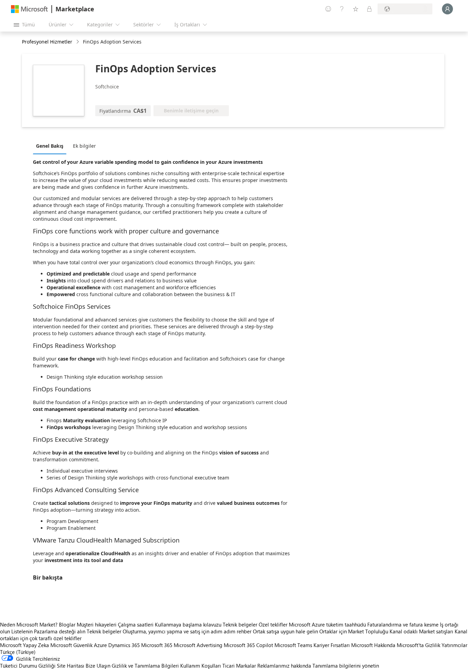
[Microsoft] (29, 9)
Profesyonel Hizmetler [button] (47, 41)
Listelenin (22, 631)
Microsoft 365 (156, 645)
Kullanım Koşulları (200, 665)
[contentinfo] (78, 42)
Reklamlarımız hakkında (284, 665)
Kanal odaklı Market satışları (421, 631)
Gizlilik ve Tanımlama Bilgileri (145, 665)
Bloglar (67, 624)
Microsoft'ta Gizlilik (418, 645)
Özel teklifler (273, 624)
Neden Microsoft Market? (29, 624)
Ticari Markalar (239, 665)
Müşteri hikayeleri (96, 624)
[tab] (51, 145)
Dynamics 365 (124, 645)
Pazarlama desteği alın (59, 631)
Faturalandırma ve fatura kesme (403, 624)
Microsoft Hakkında (373, 645)
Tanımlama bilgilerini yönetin (345, 665)
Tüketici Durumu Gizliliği (28, 665)
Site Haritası (70, 665)
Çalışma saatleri (135, 624)
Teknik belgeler (240, 624)
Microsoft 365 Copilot (248, 645)
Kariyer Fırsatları (331, 645)
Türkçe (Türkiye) (18, 651)
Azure (100, 645)
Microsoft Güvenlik (71, 645)
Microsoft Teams (293, 645)
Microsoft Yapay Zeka (24, 645)
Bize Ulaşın (98, 665)
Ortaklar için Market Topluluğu (353, 631)
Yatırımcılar (454, 645)
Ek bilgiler (84, 146)
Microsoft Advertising (198, 645)
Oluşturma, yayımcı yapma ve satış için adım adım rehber (187, 631)
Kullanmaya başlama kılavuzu (188, 624)
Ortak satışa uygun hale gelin (285, 631)
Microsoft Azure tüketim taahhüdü (328, 624)
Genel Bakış (49, 146)
